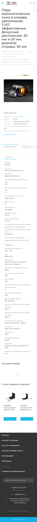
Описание (26, 147)
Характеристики (10, 147)
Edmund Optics (20, 116)
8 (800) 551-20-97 (19, 487)
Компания (6, 461)
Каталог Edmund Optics (12, 451)
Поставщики (7, 456)
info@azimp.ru (20, 494)
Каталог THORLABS (10, 440)
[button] (14, 424)
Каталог (5, 435)
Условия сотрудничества (13, 471)
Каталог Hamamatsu (11, 445)
